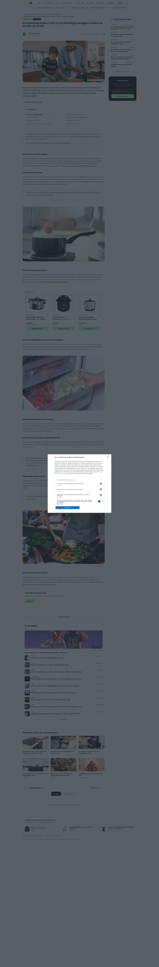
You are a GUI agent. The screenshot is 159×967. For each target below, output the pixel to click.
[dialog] (79, 483)
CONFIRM (68, 507)
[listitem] (79, 480)
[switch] (100, 484)
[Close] (108, 457)
